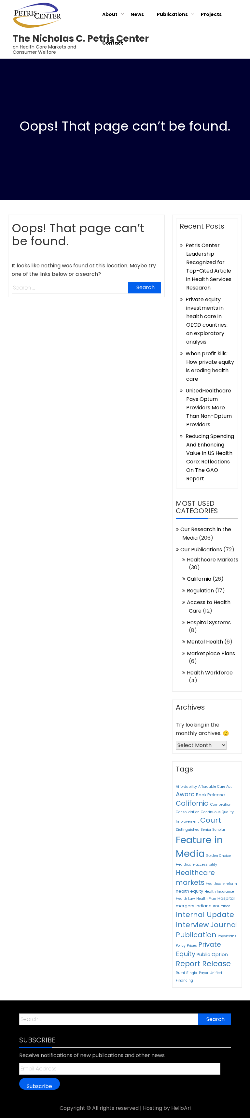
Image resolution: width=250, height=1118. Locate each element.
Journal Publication (207, 930)
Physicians (227, 936)
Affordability (186, 786)
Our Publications (201, 549)
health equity (189, 891)
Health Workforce (210, 672)
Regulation (200, 590)
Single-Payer (197, 972)
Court (210, 820)
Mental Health (205, 641)
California (199, 579)
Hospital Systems (209, 622)
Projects (211, 14)
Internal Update (205, 915)
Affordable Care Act (215, 786)
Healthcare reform (221, 883)
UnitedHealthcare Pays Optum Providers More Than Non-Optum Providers (209, 407)
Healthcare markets (195, 877)
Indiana (204, 906)
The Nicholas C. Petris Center (81, 38)
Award (185, 794)
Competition (220, 804)
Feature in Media (199, 846)
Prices (192, 945)
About (110, 14)
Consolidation (188, 812)
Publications (172, 14)
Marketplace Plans (211, 653)
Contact (112, 43)
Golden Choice (218, 855)
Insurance (221, 906)
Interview (192, 925)
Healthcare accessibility (196, 864)
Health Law (185, 898)
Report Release (203, 963)
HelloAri (181, 1108)
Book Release (210, 795)
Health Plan (206, 898)
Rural (180, 972)
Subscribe (39, 1086)
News (137, 14)
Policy (181, 945)
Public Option (212, 954)
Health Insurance (219, 891)
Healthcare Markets (212, 559)
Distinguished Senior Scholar (200, 829)
